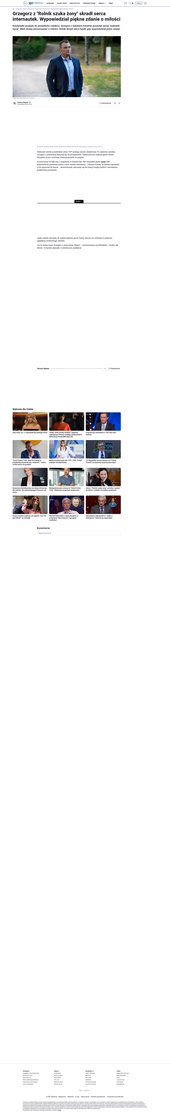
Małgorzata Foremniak (123, 1073)
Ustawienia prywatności (115, 1097)
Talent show (62, 3)
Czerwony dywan (89, 3)
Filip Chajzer (120, 1082)
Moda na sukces (58, 1082)
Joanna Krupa (120, 1079)
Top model (88, 1077)
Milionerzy (88, 1075)
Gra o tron (56, 1079)
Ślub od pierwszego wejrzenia (30, 1079)
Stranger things (58, 1084)
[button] (131, 3)
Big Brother (88, 1079)
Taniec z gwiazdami (28, 1084)
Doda (118, 1077)
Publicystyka (75, 3)
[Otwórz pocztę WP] (125, 3)
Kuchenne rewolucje (90, 1082)
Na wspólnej (57, 1073)
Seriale (101, 3)
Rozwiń (78, 201)
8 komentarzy (106, 103)
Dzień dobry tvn (27, 1077)
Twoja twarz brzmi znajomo (30, 1082)
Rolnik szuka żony (27, 1075)
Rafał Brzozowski (121, 1075)
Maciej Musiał (120, 1084)
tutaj (60, 1110)
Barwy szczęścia (58, 1075)
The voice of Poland (90, 1084)
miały (103, 162)
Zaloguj (138, 3)
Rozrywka (50, 3)
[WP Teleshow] (38, 3)
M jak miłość (57, 1077)
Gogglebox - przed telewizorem (31, 1073)
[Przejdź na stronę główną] (25, 5)
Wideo (111, 3)
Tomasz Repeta (22, 102)
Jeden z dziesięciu (90, 1073)
